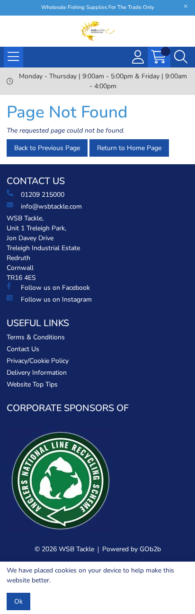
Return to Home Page (129, 147)
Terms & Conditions (36, 337)
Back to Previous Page (47, 147)
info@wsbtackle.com (51, 206)
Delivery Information (37, 372)
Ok (18, 601)
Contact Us (23, 349)
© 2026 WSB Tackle (64, 549)
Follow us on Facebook (55, 287)
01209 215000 (42, 194)
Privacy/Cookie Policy (38, 360)
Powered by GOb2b (131, 549)
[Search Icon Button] (180, 57)
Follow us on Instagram (56, 299)
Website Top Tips (32, 384)
